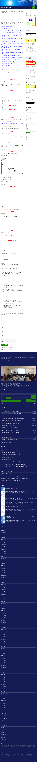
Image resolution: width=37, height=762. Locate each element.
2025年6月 (3, 542)
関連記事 (28, 78)
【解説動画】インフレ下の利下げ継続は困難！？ (12, 487)
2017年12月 (3, 651)
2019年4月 (3, 627)
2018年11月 (3, 634)
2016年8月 (3, 679)
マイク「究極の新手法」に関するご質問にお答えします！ (10, 268)
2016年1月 (3, 691)
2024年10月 (3, 556)
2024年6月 (3, 563)
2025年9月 (3, 537)
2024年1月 (3, 572)
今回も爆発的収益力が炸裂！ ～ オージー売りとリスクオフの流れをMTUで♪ (13, 478)
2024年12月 (3, 553)
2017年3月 (3, 667)
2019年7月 (3, 622)
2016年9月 (3, 677)
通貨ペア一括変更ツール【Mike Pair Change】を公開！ (9, 430)
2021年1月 (3, 591)
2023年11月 (3, 575)
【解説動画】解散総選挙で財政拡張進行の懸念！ (12, 520)
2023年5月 (3, 579)
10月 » (34, 403)
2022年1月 (3, 584)
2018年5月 (3, 643)
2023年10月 (3, 577)
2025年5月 (3, 544)
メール (2, 331)
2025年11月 (3, 534)
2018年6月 (3, 641)
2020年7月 (3, 601)
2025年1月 (3, 551)
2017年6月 (3, 662)
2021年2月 (3, 589)
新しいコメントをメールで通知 (7, 347)
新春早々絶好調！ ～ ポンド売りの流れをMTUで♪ (8, 469)
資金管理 (2, 739)
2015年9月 (3, 698)
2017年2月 (3, 669)
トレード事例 (3, 718)
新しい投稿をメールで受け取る (7, 349)
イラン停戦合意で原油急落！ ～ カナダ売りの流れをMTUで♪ (10, 411)
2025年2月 (3, 549)
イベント (2, 715)
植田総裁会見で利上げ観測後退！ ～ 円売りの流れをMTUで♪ (10, 442)
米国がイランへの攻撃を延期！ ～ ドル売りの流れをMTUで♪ (14, 498)
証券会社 (2, 737)
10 (8, 398)
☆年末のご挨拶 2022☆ (5, 471)
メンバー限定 (3, 725)
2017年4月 (3, 665)
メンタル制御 (3, 723)
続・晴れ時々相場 (6, 7)
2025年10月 (3, 535)
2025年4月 (3, 546)
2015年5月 (3, 705)
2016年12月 (3, 672)
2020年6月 (3, 603)
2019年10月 (3, 617)
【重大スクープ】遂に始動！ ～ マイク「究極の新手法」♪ (10, 264)
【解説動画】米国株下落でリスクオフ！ (7, 457)
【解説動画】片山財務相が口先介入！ (7, 437)
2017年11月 (3, 653)
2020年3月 (3, 608)
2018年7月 (3, 639)
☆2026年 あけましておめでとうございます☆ (8, 435)
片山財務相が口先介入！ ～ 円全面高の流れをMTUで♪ (9, 439)
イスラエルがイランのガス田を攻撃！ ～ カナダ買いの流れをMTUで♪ (12, 416)
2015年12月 (3, 693)
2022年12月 (3, 582)
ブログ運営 (3, 722)
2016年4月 (3, 686)
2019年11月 (3, 615)
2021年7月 (3, 587)
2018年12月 (3, 632)
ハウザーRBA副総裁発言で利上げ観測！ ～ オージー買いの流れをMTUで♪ (12, 418)
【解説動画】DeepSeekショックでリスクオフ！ (8, 461)
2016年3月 (3, 688)
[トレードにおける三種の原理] (31, 21)
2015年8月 (3, 700)
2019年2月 (3, 629)
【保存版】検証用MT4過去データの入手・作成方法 (13, 502)
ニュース (2, 720)
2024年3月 (3, 568)
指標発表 (2, 730)
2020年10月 (3, 596)
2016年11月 (3, 674)
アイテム (2, 713)
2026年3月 (3, 530)
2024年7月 (3, 561)
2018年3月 (3, 646)
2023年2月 (3, 580)
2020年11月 (3, 594)
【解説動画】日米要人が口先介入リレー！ (7, 425)
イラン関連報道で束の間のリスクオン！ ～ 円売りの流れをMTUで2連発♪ (12, 420)
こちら (30, 139)
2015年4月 (3, 707)
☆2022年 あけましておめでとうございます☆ (8, 476)
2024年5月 (3, 565)
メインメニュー (36, 7)
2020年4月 (3, 606)
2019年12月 (3, 613)
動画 (2, 727)
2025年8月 (3, 539)
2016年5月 (3, 684)
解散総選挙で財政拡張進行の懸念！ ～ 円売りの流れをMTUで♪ (11, 423)
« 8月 (2, 403)
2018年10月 (3, 636)
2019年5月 (3, 625)
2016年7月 (3, 681)
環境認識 (2, 734)
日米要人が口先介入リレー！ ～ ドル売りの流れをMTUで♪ (10, 427)
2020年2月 (3, 610)
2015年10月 (3, 696)
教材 (2, 732)
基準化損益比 (3, 181)
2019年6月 (3, 624)
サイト (2, 335)
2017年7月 (3, 660)
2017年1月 (3, 670)
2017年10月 (3, 655)
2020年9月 (3, 598)
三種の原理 (12, 22)
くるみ (4, 275)
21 (28, 399)
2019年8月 (3, 620)
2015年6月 (3, 703)
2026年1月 (3, 532)
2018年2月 (3, 648)
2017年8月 (3, 658)
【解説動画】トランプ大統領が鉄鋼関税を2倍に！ (9, 452)
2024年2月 (3, 570)
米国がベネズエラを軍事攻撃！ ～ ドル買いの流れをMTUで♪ (10, 434)
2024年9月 (3, 558)
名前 (2, 327)
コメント (2, 316)
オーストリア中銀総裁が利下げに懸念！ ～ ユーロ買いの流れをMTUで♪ (12, 464)
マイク (19, 452)
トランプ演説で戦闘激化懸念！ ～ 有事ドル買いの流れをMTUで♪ (11, 413)
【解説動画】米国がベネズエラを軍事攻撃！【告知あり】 (10, 432)
